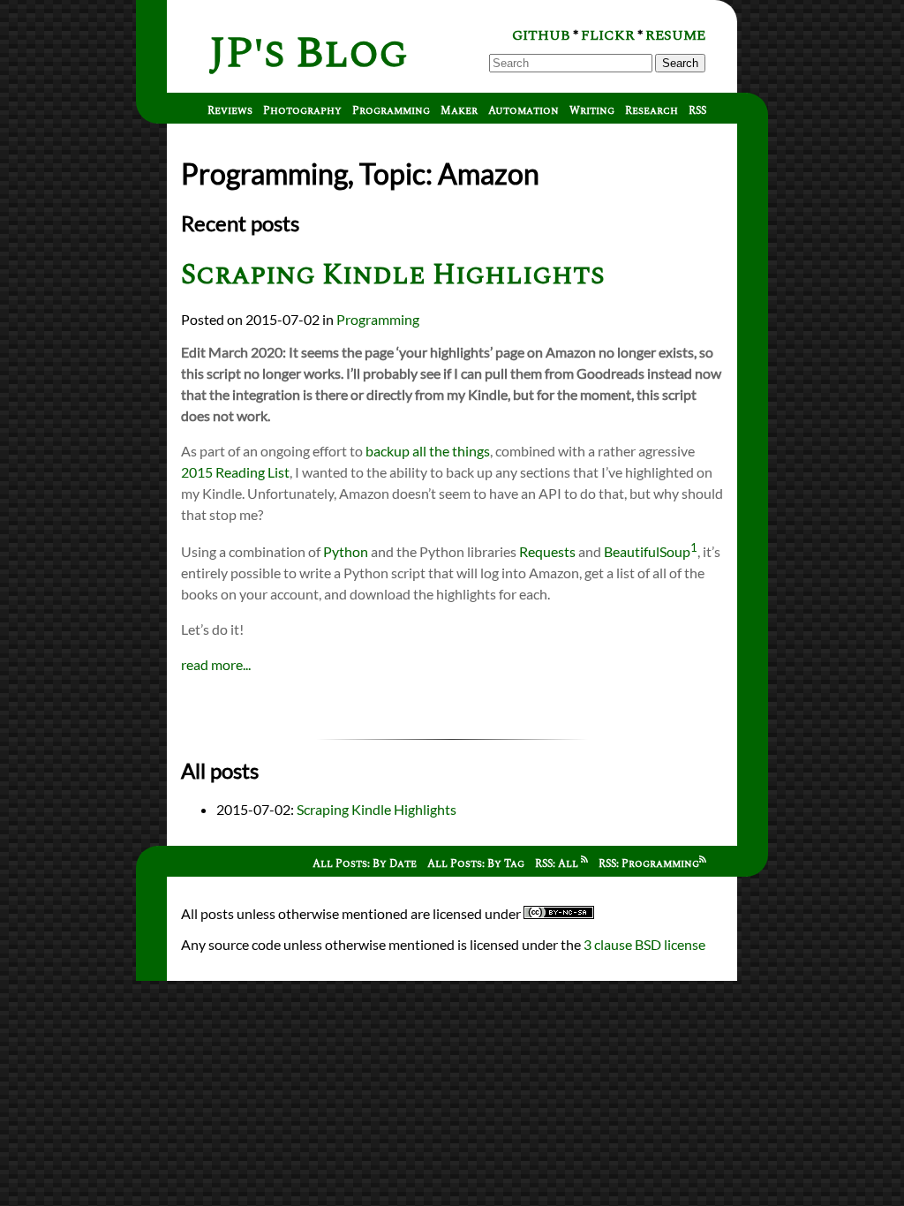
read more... (216, 664)
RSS (697, 110)
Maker (459, 110)
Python (345, 551)
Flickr (608, 35)
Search (680, 63)
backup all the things (427, 450)
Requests (547, 551)
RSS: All (558, 864)
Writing (591, 110)
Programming (391, 110)
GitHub (541, 35)
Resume (675, 35)
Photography (302, 110)
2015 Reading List (235, 472)
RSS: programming (649, 864)
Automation (523, 110)
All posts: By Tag (475, 864)
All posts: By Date (365, 864)
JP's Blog (308, 53)
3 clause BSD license (644, 944)
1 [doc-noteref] (693, 547)
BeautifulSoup (647, 551)
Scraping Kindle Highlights (393, 275)
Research (651, 110)
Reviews (229, 110)
